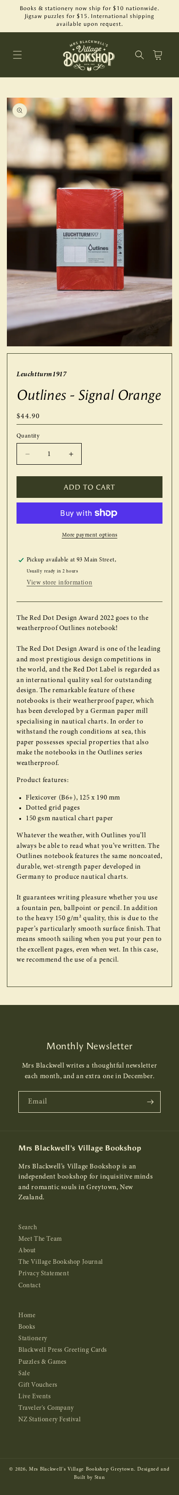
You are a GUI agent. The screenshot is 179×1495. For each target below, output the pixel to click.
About (27, 1250)
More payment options (89, 535)
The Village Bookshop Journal (60, 1262)
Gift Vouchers (37, 1385)
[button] (17, 55)
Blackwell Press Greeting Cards (62, 1350)
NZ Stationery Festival (49, 1419)
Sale (24, 1373)
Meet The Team (40, 1239)
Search (27, 1227)
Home (26, 1315)
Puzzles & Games (42, 1362)
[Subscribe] (150, 1102)
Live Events (34, 1396)
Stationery (32, 1338)
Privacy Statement (43, 1273)
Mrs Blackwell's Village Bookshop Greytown (81, 1469)
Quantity (28, 436)
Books (26, 1327)
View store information (59, 582)
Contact (29, 1285)
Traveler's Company (46, 1408)
